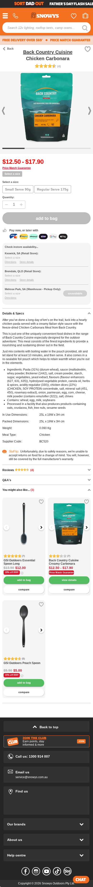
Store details (27, 261)
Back (10, 48)
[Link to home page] (46, 16)
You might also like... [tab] (18, 490)
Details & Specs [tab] (13, 313)
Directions (10, 261)
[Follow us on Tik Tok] (57, 871)
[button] (10, 527)
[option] (23, 519)
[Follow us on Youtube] (46, 871)
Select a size (12, 173)
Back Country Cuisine (47, 52)
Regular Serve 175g (52, 189)
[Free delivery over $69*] (22, 40)
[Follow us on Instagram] (36, 871)
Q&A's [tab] (6, 480)
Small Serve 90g (18, 189)
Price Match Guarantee (16, 167)
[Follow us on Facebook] (25, 871)
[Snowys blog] (67, 871)
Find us (46, 790)
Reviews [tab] (18, 470)
